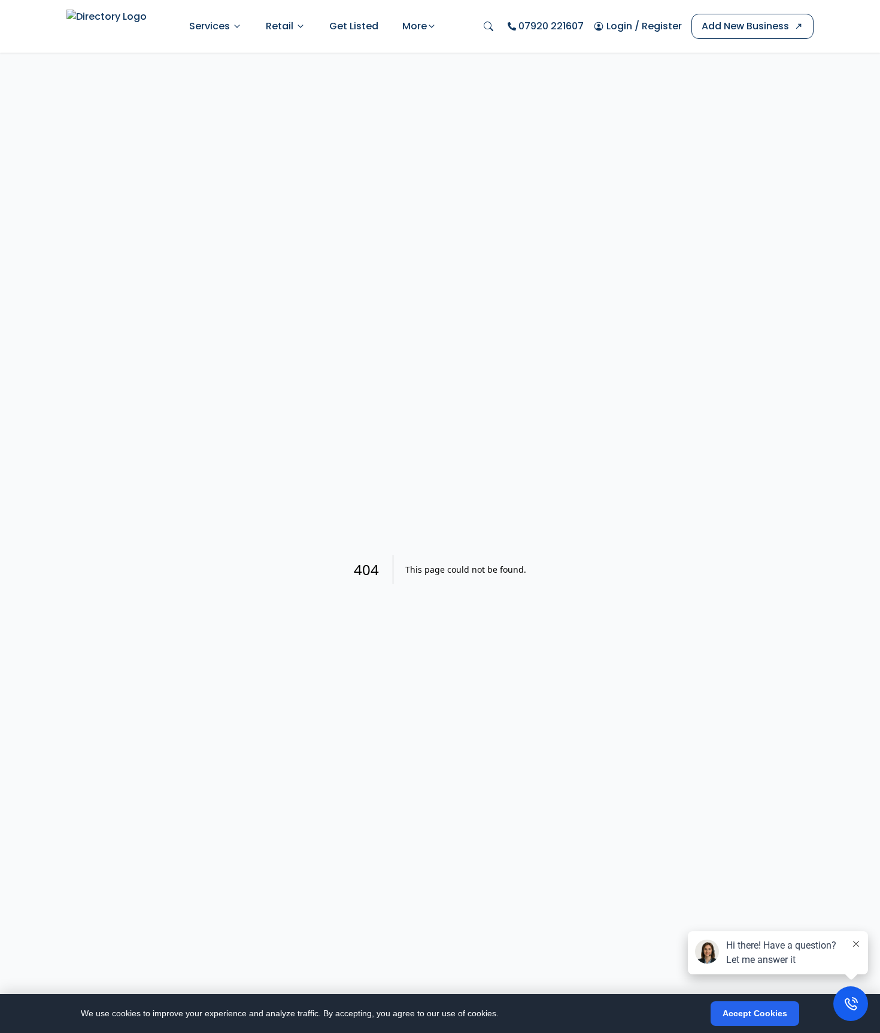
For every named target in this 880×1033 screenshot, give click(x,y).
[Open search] (488, 26)
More (414, 26)
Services (209, 26)
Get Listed (353, 26)
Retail (279, 26)
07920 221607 (551, 26)
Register (662, 26)
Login (619, 26)
